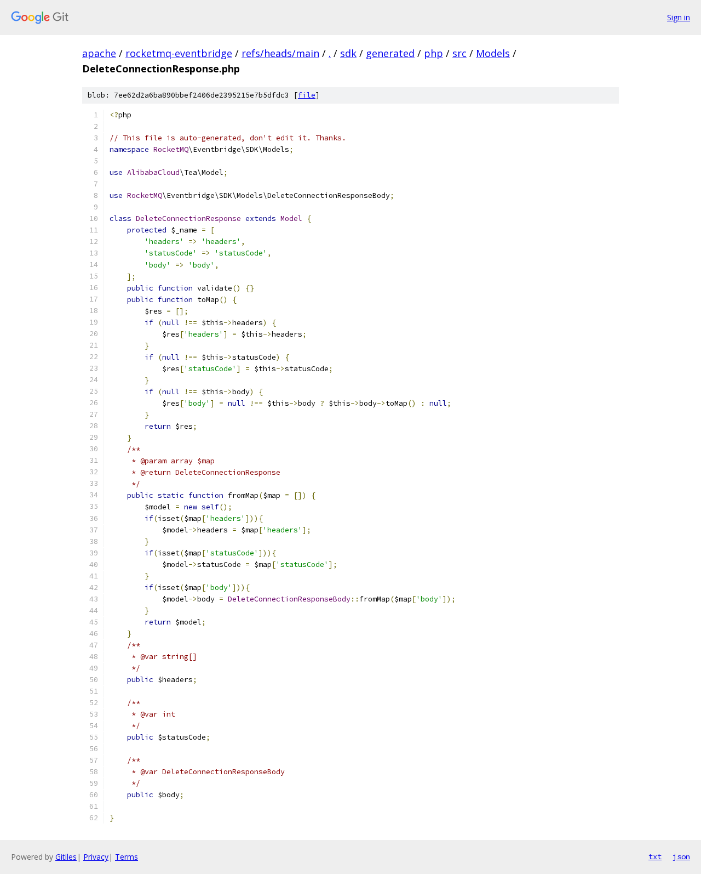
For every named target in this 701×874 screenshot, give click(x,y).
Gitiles (66, 857)
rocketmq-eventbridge (178, 53)
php (433, 53)
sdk (348, 53)
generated (390, 53)
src (459, 53)
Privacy (95, 857)
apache (99, 53)
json (681, 856)
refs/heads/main (280, 53)
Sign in (678, 17)
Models (493, 53)
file (306, 95)
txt (655, 856)
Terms (126, 857)
